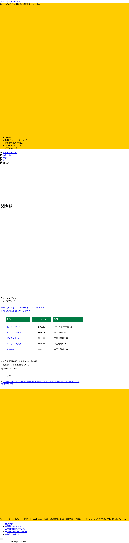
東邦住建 (11, 349)
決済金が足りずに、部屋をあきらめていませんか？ (24, 307)
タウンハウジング (15, 332)
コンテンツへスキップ (10, 1)
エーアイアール (14, 327)
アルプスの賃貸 (14, 344)
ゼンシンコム (13, 338)
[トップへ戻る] (1, 539)
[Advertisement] (64, 183)
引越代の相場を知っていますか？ (16, 311)
